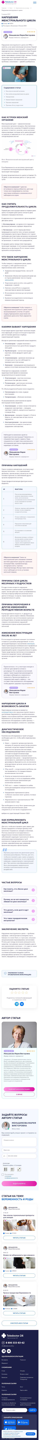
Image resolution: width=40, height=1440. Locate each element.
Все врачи (5, 1360)
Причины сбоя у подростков (14, 105)
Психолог (23, 1360)
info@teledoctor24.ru (8, 1346)
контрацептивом (7, 712)
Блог (21, 1387)
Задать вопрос (19, 1183)
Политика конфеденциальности (8, 1398)
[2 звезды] (15, 992)
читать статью (19, 1238)
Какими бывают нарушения (14, 100)
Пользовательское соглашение (25, 1398)
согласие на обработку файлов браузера (13, 1432)
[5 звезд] (26, 992)
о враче (19, 1094)
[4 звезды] (23, 992)
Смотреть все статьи (19, 1323)
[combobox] (4, 1156)
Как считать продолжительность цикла (17, 94)
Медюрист (5, 1363)
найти (32, 1410)
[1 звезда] (12, 992)
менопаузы (31, 644)
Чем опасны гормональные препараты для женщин (18, 1216)
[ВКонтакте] (9, 1351)
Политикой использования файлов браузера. (12, 1435)
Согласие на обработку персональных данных (9, 1404)
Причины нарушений (12, 102)
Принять (30, 1434)
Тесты (3, 1387)
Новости (4, 1390)
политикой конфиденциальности (11, 1177)
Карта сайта (23, 1390)
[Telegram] (4, 1351)
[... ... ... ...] (35, 3)
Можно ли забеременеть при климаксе (18, 1255)
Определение (10, 97)
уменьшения (9, 280)
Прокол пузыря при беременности (17, 1293)
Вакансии (4, 1377)
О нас (3, 1371)
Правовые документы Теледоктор (26, 1378)
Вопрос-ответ (24, 1374)
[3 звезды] (19, 992)
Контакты (4, 1374)
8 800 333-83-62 (15, 1342)
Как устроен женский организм (15, 91)
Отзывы (22, 1371)
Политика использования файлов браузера (27, 1404)
